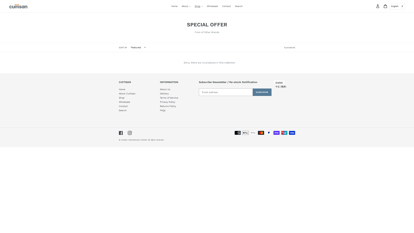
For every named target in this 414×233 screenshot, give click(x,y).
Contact (123, 106)
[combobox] (397, 6)
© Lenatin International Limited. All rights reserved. (141, 140)
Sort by (123, 47)
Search (123, 110)
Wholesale (124, 102)
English (394, 6)
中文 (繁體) (281, 86)
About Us (165, 89)
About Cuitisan (127, 93)
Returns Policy (168, 106)
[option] (281, 87)
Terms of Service (169, 97)
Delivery (164, 93)
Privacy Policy (167, 102)
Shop (122, 97)
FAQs (162, 110)
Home (122, 89)
